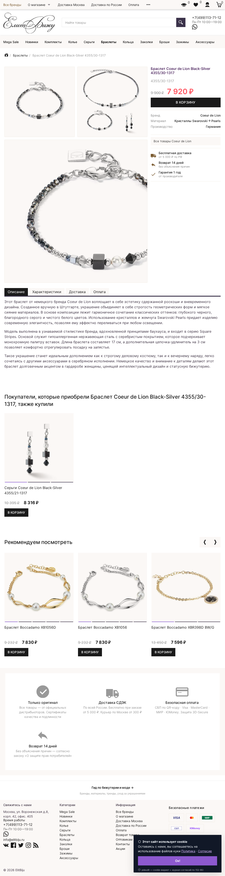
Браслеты (108, 42)
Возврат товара (127, 835)
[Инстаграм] (28, 845)
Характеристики (46, 292)
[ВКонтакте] (6, 845)
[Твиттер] (21, 845)
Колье (72, 42)
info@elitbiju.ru (13, 839)
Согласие (205, 851)
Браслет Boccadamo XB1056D (30, 627)
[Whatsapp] (194, 26)
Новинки (31, 42)
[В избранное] (68, 476)
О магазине (36, 5)
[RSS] (35, 845)
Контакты (123, 844)
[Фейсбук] (13, 845)
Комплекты (53, 42)
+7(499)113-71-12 (206, 17)
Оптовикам (124, 839)
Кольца (128, 42)
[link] (170, 870)
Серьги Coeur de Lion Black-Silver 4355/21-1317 (33, 490)
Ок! (177, 861)
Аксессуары (205, 42)
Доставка (77, 292)
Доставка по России (106, 5)
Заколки (146, 42)
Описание (16, 292)
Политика (188, 851)
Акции (120, 848)
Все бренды (12, 5)
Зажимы (182, 42)
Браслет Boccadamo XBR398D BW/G (182, 627)
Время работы (14, 820)
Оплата (133, 5)
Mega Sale (11, 42)
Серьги (89, 42)
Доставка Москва (71, 5)
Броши (164, 42)
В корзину (186, 102)
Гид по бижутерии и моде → (113, 787)
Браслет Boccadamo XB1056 (102, 627)
